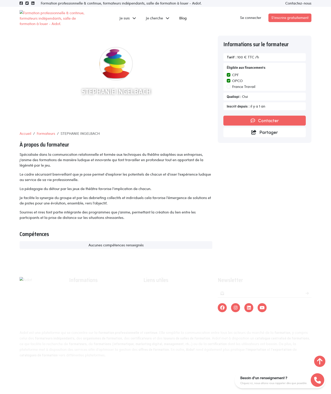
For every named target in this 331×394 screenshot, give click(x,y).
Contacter (268, 120)
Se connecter (250, 17)
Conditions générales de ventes (94, 311)
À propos (76, 291)
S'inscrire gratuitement (289, 17)
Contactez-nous (298, 3)
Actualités (77, 298)
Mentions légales (141, 372)
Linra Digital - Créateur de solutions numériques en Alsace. (165, 380)
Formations (152, 291)
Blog (183, 18)
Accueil (25, 133)
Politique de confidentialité (184, 372)
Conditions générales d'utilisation (96, 304)
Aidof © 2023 (110, 372)
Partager (268, 132)
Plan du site (221, 372)
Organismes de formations (165, 298)
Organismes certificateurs (164, 304)
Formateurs (46, 133)
